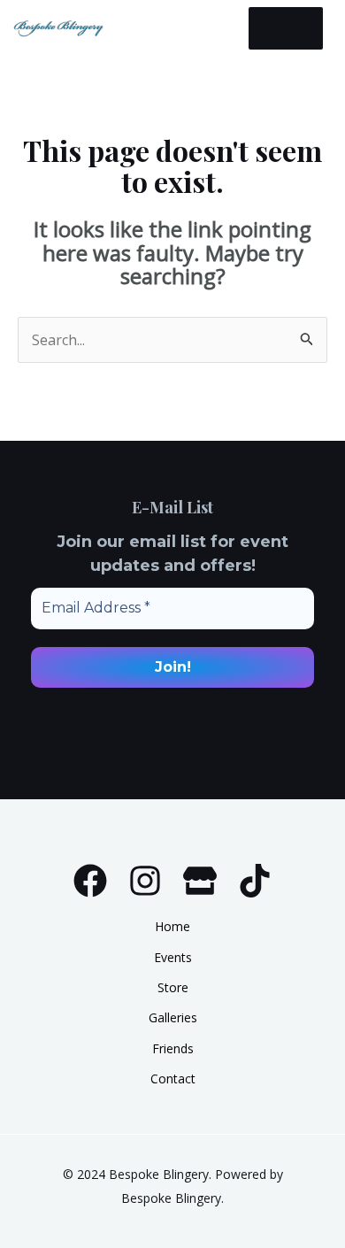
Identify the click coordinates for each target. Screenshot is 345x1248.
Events (173, 957)
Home (172, 926)
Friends (173, 1048)
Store (172, 987)
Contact (173, 1078)
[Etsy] (200, 880)
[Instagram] (145, 880)
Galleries (173, 1017)
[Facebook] (90, 880)
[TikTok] (255, 880)
